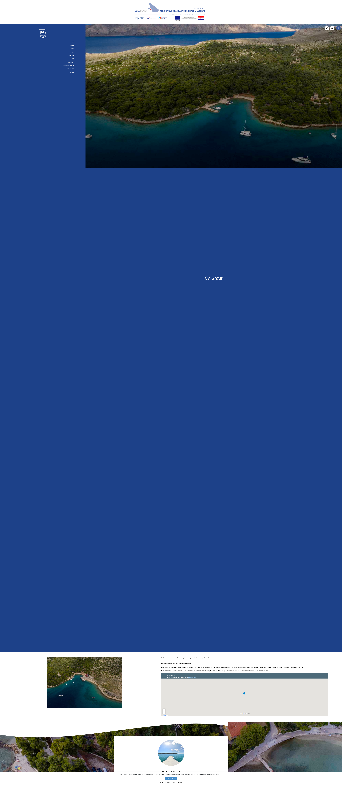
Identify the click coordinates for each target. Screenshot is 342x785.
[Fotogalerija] (332, 28)
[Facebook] (338, 28)
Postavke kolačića (165, 782)
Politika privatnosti (177, 782)
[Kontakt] (326, 28)
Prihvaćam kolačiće (171, 778)
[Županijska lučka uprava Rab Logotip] (1, 25)
